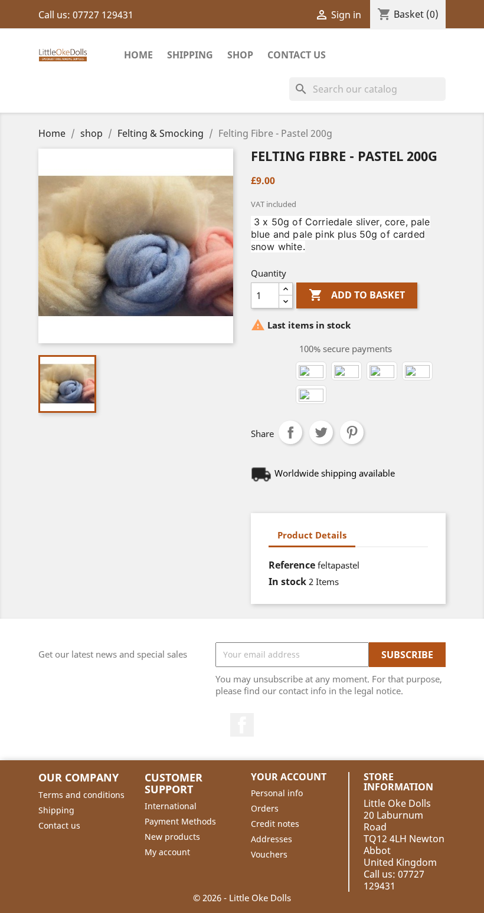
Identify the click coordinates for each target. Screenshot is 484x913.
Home (138, 54)
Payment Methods (180, 821)
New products (172, 836)
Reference (292, 565)
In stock (287, 581)
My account (167, 852)
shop (240, 54)
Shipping (190, 54)
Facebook (242, 725)
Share (290, 432)
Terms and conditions (81, 794)
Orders (265, 808)
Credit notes (275, 823)
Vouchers (269, 854)
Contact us (59, 825)
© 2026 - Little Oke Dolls (242, 898)
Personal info (277, 793)
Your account (288, 776)
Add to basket (357, 295)
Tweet (321, 432)
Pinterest (352, 432)
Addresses (271, 839)
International (171, 806)
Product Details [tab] (311, 535)
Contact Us (296, 54)
